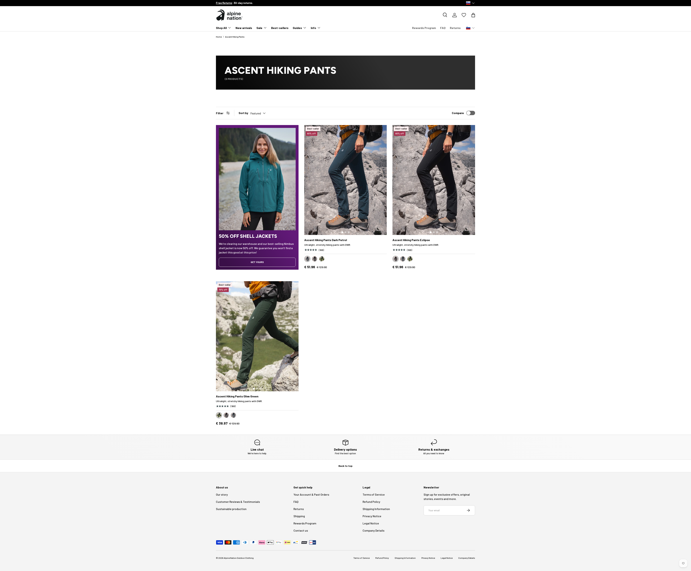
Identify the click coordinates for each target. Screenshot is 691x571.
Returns (455, 28)
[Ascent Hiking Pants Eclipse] (433, 180)
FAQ (443, 28)
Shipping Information (376, 509)
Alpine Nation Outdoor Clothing (239, 558)
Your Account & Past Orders (311, 494)
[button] (473, 15)
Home (219, 37)
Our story (222, 494)
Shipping (299, 516)
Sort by (243, 113)
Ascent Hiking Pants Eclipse (411, 240)
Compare (458, 113)
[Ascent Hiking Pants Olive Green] (257, 336)
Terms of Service (374, 494)
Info (313, 28)
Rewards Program (424, 28)
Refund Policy (371, 501)
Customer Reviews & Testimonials (238, 501)
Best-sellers (279, 28)
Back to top (345, 465)
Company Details (373, 530)
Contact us (300, 530)
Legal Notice (371, 523)
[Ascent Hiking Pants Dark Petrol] (345, 180)
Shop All (221, 28)
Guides (297, 28)
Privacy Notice (372, 516)
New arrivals (244, 28)
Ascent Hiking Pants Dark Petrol (325, 240)
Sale (259, 28)
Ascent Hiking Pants (235, 37)
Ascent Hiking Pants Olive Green (237, 396)
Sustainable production (231, 509)
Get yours (257, 262)
